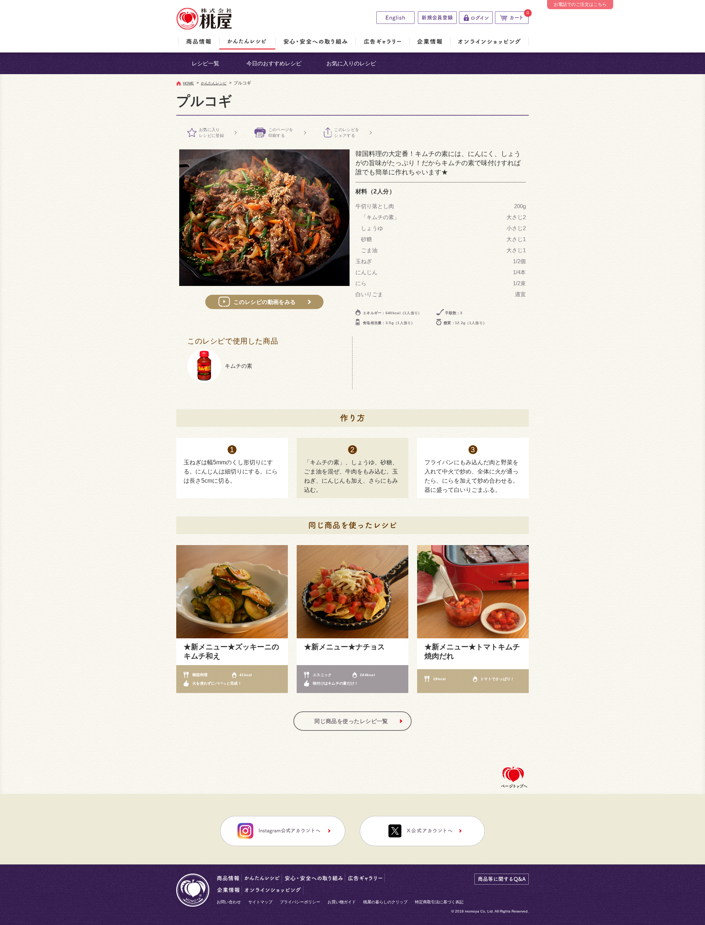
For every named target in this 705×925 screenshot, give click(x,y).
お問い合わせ (229, 902)
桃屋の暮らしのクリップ (385, 902)
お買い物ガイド (342, 902)
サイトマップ (260, 902)
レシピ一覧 (205, 63)
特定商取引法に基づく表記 (439, 902)
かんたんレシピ (214, 83)
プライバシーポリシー (300, 902)
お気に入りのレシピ (351, 63)
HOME (188, 83)
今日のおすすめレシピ (273, 63)
